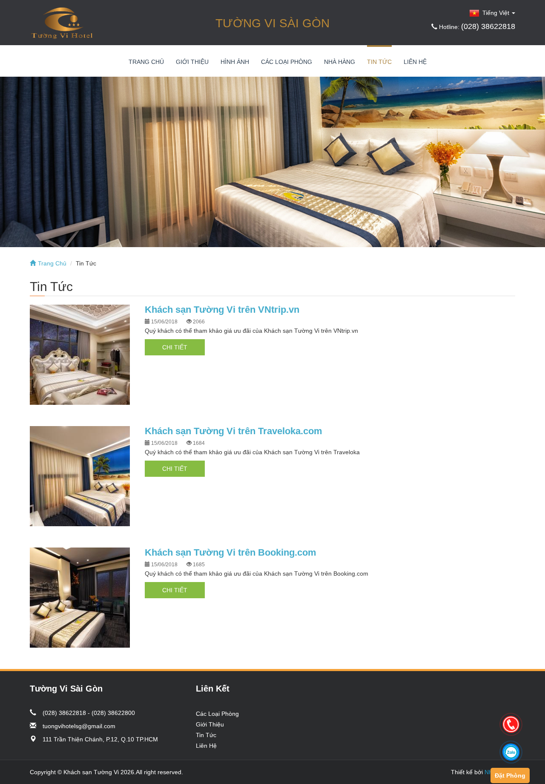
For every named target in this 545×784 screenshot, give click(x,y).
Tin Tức (379, 61)
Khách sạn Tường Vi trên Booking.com (230, 552)
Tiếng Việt (495, 12)
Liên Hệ (415, 61)
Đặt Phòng (510, 775)
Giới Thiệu (192, 61)
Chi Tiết (174, 347)
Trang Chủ (146, 61)
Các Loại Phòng (286, 61)
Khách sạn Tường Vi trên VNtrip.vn (222, 309)
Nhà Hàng (339, 61)
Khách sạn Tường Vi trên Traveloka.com (233, 431)
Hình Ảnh (235, 61)
